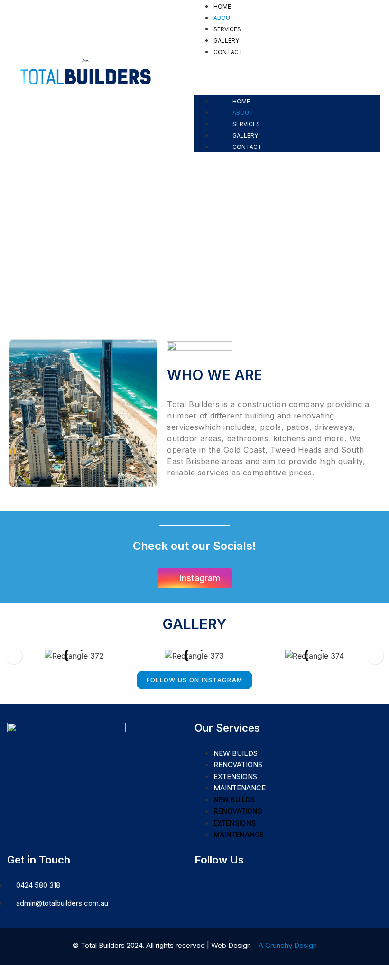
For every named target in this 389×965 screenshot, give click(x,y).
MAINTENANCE (239, 787)
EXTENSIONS (235, 776)
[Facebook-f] (200, 880)
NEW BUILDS (235, 753)
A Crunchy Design (288, 945)
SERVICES (227, 29)
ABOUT (223, 17)
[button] (287, 62)
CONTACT (228, 52)
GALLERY (226, 40)
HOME (222, 6)
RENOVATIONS (237, 764)
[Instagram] (213, 880)
